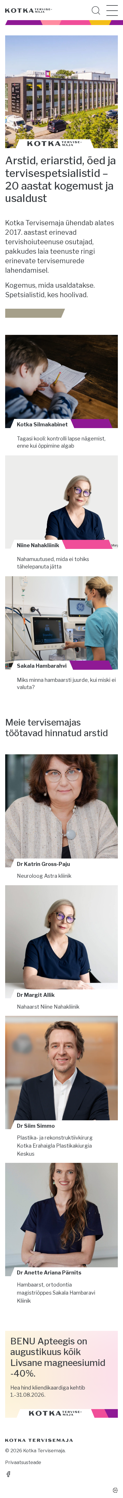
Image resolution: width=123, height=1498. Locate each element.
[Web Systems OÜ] (115, 1490)
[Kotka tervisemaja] (28, 10)
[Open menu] (112, 10)
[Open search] (96, 10)
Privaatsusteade (23, 1462)
